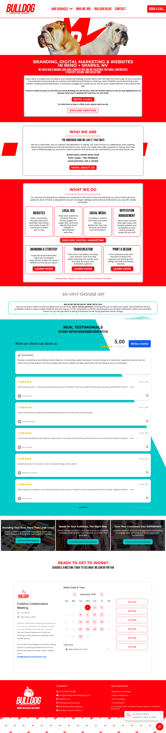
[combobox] (86, 649)
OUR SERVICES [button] (60, 9)
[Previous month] (74, 594)
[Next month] (101, 594)
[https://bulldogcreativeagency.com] (20, 9)
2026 (93, 594)
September (85, 594)
